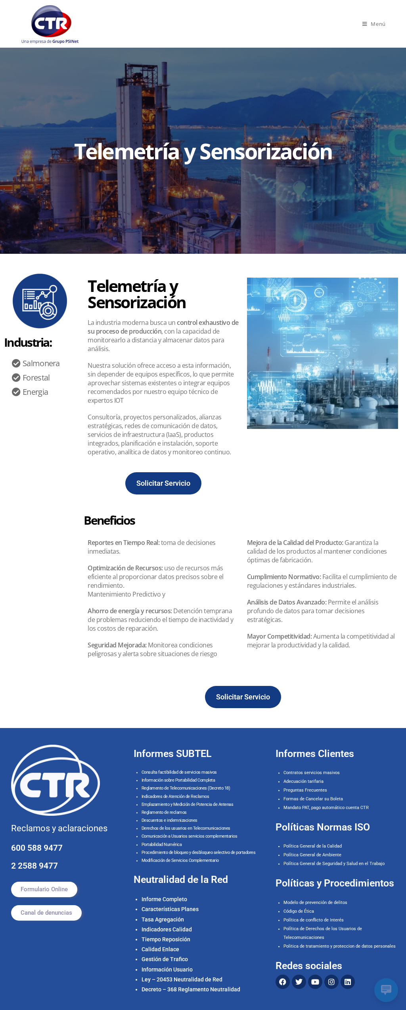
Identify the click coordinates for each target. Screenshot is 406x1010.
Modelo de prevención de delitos (315, 902)
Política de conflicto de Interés (313, 920)
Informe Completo (164, 899)
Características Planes (170, 909)
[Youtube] (315, 982)
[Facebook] (283, 982)
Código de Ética (298, 911)
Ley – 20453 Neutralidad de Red (182, 979)
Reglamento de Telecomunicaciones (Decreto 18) (186, 788)
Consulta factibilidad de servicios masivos (179, 772)
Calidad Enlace (160, 949)
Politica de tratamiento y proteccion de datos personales (339, 946)
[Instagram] (331, 982)
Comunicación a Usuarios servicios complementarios (189, 836)
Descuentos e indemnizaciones (169, 820)
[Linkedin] (348, 982)
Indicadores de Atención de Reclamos (175, 796)
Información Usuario (167, 969)
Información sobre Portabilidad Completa (178, 780)
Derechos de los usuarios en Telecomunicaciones (187, 828)
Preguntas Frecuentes (305, 790)
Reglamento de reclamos (164, 812)
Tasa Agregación (163, 919)
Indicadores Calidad (167, 929)
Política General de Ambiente (312, 854)
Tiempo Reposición (166, 939)
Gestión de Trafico (165, 959)
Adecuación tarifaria (303, 781)
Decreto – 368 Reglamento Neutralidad (191, 989)
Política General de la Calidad (312, 846)
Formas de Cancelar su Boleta (313, 798)
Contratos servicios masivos (311, 772)
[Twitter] (299, 982)
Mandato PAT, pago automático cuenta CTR (326, 807)
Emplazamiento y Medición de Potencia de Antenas (188, 804)
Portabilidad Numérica (162, 844)
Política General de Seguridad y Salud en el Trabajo (334, 863)
